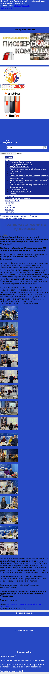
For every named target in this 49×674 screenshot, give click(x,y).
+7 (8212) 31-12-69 (21, 6)
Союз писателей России (29, 604)
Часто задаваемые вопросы (18, 21)
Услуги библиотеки (19, 167)
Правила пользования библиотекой (28, 169)
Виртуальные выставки (16, 16)
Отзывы (9, 25)
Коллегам (9, 209)
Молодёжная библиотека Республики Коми (22, 1)
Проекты (9, 203)
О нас (7, 160)
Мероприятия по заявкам (18, 19)
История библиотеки (20, 162)
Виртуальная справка (15, 12)
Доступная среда (18, 189)
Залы (12, 173)
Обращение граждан (20, 191)
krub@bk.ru (6, 8)
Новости (9, 158)
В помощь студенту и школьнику (21, 14)
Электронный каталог (20, 198)
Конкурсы (10, 207)
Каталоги (9, 196)
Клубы (8, 205)
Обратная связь (13, 23)
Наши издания (12, 200)
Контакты (9, 212)
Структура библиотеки (21, 164)
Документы (15, 171)
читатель (4, 606)
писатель (12, 604)
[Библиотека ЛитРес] (12, 117)
